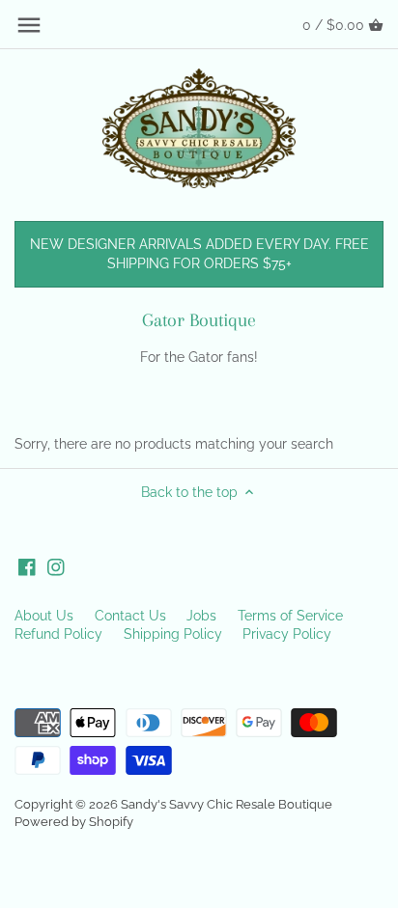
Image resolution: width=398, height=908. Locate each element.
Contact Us (130, 615)
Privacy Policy (286, 634)
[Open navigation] (28, 25)
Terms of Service (290, 615)
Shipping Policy (173, 634)
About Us (43, 615)
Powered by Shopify (73, 821)
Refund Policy (58, 634)
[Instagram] (56, 566)
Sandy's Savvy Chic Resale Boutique (226, 804)
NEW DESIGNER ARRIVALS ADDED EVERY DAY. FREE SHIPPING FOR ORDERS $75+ (199, 253)
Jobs (201, 615)
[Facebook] (27, 566)
